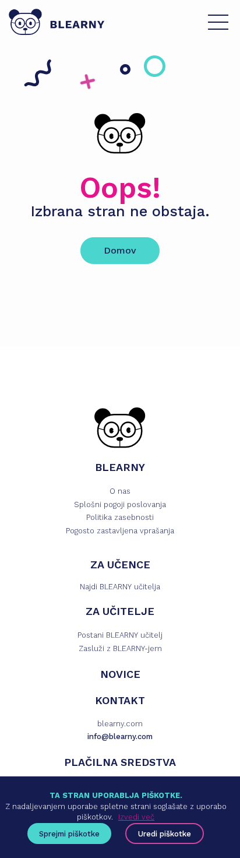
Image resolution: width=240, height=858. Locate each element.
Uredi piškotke (164, 833)
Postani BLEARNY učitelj (120, 635)
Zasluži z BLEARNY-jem (120, 648)
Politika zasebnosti (120, 517)
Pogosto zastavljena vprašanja (120, 530)
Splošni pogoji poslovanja (120, 504)
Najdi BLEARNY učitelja (120, 586)
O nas (120, 491)
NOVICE (120, 674)
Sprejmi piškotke (69, 833)
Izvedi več (136, 817)
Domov (120, 250)
